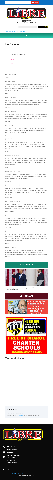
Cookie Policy (14, 473)
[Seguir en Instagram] (8, 469)
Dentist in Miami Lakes (38, 467)
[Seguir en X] (6, 469)
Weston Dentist (28, 467)
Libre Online (21, 54)
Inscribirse (22, 31)
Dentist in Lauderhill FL (18, 467)
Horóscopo (14, 60)
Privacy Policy (6, 473)
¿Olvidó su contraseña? (12, 31)
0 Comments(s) (15, 64)
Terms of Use (21, 473)
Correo (10, 452)
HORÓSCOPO (10, 377)
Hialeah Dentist (9, 467)
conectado (21, 415)
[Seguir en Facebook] (3, 469)
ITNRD (8, 478)
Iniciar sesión (43, 27)
